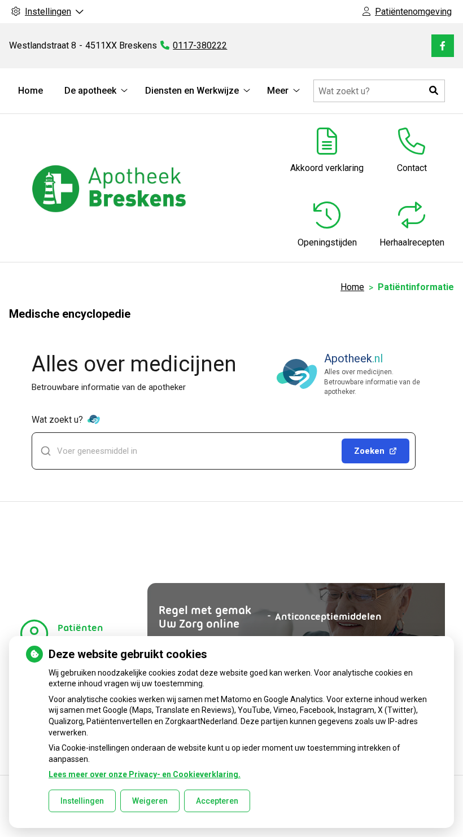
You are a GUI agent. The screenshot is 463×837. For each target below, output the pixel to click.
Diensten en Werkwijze (192, 90)
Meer (278, 90)
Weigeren (150, 800)
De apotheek (90, 90)
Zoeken (369, 451)
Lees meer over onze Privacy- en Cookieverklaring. (145, 774)
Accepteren (217, 800)
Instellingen (82, 800)
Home (30, 90)
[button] (433, 91)
